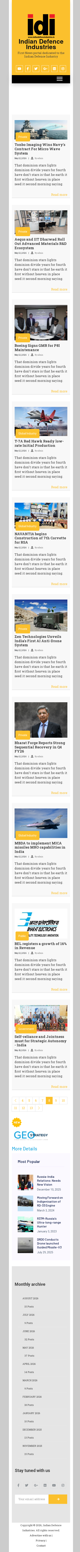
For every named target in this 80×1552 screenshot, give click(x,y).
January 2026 (31, 1413)
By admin (38, 158)
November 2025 (32, 1445)
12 (23, 1108)
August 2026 (30, 1298)
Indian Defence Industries (41, 43)
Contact (41, 1545)
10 (63, 1100)
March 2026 (30, 1380)
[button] (59, 78)
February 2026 (32, 1396)
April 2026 (29, 1363)
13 (31, 1108)
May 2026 (28, 1347)
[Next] (39, 1108)
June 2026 (29, 1331)
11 (15, 1108)
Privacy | (41, 1540)
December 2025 (32, 1429)
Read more (59, 194)
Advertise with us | (41, 1535)
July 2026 (28, 1314)
